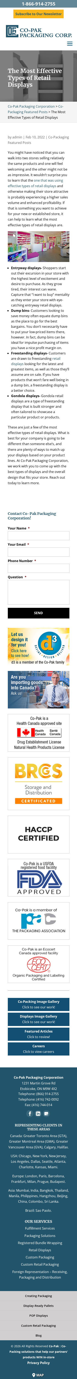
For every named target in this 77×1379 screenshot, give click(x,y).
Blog (39, 1335)
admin (17, 137)
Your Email (18, 544)
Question (17, 577)
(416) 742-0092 (47, 1099)
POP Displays (38, 1316)
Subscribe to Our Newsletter (38, 14)
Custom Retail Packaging (40, 1264)
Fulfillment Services (40, 1228)
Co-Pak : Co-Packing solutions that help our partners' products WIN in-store (38, 1351)
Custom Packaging (40, 1257)
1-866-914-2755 (38, 4)
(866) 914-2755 (47, 1094)
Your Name (19, 528)
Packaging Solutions (39, 1235)
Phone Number (22, 561)
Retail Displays (40, 1250)
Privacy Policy (38, 1363)
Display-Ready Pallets (38, 1306)
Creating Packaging (38, 1296)
